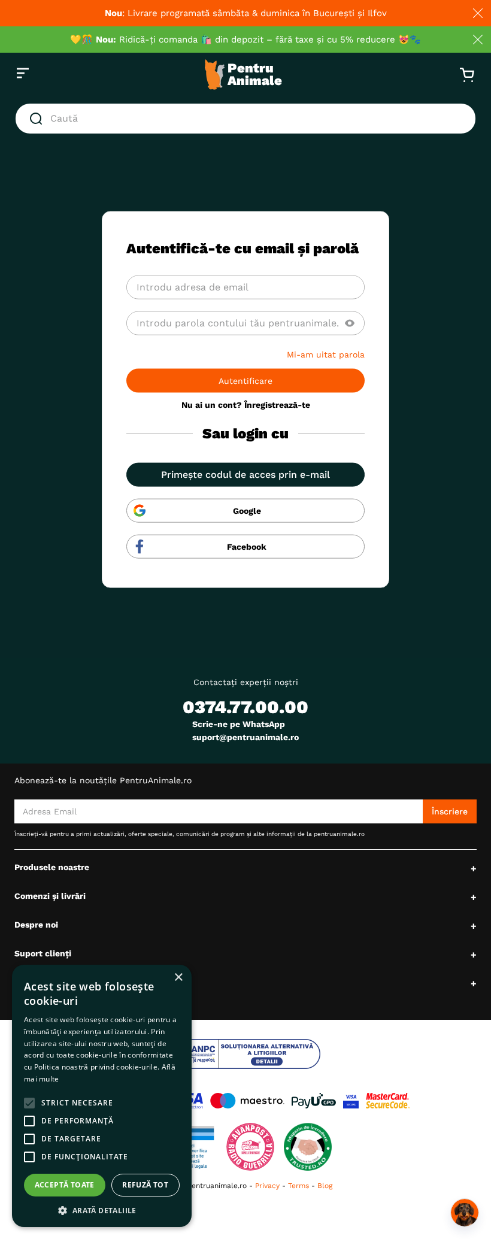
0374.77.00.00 (245, 706)
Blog (324, 1186)
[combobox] (245, 119)
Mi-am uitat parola (326, 354)
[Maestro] (247, 1100)
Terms (298, 1186)
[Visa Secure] (351, 1100)
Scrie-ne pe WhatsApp (238, 724)
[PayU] (314, 1100)
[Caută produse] (38, 119)
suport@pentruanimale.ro (245, 737)
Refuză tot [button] (145, 1185)
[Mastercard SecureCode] (388, 1100)
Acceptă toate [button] (65, 1185)
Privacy (267, 1186)
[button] (349, 323)
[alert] (102, 1096)
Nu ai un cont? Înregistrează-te (245, 404)
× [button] (178, 977)
